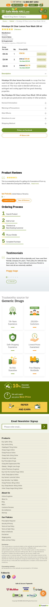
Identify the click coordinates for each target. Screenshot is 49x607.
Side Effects (6, 113)
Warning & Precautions (10, 108)
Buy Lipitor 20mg (7, 442)
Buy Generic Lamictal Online (11, 477)
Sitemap (4, 513)
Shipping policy (6, 537)
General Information (9, 103)
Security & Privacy (7, 523)
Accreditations (6, 510)
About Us (4, 499)
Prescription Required (8, 521)
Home (5, 21)
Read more (35, 183)
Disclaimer (5, 534)
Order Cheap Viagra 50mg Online (12, 488)
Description (6, 73)
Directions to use (8, 118)
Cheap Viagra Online (8, 450)
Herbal (12, 21)
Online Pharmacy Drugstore (10, 469)
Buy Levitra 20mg (7, 444)
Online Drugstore (7, 496)
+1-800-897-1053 (30, 2)
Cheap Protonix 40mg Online (11, 483)
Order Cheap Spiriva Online (10, 474)
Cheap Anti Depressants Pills (11, 464)
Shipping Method (8, 123)
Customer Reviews (8, 507)
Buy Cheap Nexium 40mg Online (12, 485)
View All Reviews (24, 200)
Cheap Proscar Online (8, 452)
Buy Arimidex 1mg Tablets (10, 480)
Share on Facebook (25, 130)
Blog (3, 502)
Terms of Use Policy (8, 526)
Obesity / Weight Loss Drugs (11, 466)
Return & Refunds (7, 532)
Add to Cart (42, 54)
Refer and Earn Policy (8, 540)
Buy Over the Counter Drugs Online (13, 472)
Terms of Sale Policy (8, 529)
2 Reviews (17, 29)
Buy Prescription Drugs (9, 461)
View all (12, 281)
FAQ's (3, 504)
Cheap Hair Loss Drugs (9, 458)
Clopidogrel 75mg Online (9, 447)
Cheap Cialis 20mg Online (10, 455)
